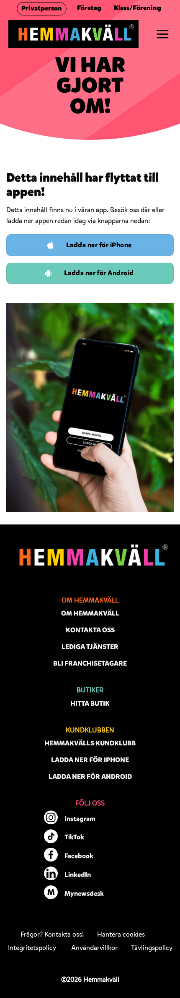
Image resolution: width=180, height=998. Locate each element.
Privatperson (41, 8)
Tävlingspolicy (151, 948)
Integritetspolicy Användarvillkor (63, 948)
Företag (89, 8)
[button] (162, 34)
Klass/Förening (137, 8)
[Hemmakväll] (73, 34)
